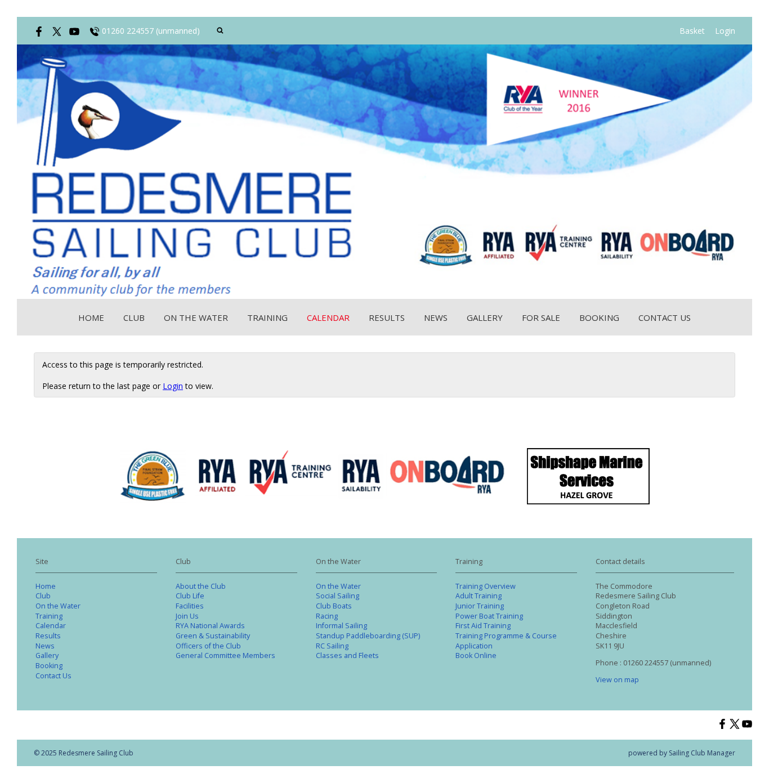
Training (267, 317)
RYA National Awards (210, 625)
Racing (327, 616)
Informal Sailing (341, 625)
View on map (617, 679)
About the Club (201, 586)
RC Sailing (332, 646)
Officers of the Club (208, 646)
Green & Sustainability (213, 636)
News (436, 317)
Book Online (476, 655)
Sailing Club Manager (702, 753)
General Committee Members (225, 655)
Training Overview (485, 586)
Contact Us (664, 317)
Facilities (190, 606)
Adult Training (478, 596)
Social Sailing (337, 596)
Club (134, 317)
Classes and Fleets (347, 655)
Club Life (190, 596)
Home (91, 317)
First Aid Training (483, 625)
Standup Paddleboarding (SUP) (368, 636)
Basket (692, 30)
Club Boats (334, 606)
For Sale (541, 317)
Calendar (328, 317)
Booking (599, 317)
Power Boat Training (489, 616)
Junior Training (479, 606)
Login (725, 30)
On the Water (196, 317)
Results (387, 317)
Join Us (187, 616)
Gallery (485, 317)
